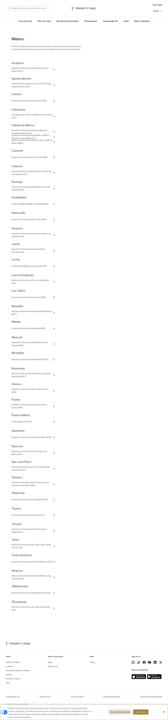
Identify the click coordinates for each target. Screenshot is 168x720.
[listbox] (157, 11)
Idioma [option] (156, 11)
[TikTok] (138, 662)
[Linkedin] (155, 662)
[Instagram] (133, 662)
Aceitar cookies (140, 712)
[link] (139, 676)
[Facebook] (144, 662)
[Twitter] (160, 662)
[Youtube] (149, 662)
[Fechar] (164, 712)
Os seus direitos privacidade (120, 712)
